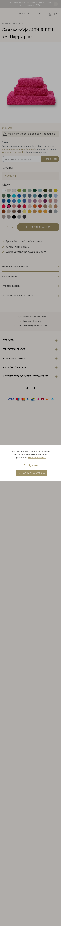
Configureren (31, 465)
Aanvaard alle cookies (31, 472)
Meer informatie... (37, 457)
